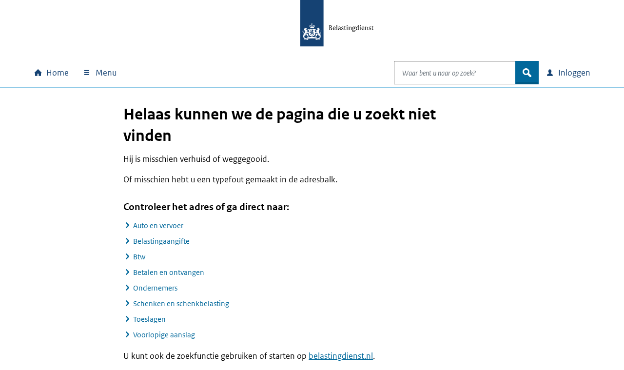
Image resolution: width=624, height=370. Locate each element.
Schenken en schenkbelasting (181, 303)
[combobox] (455, 72)
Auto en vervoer (158, 225)
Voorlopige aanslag (164, 334)
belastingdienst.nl (341, 356)
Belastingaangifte (161, 241)
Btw (139, 256)
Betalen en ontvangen (168, 272)
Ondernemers (155, 287)
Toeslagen (149, 319)
